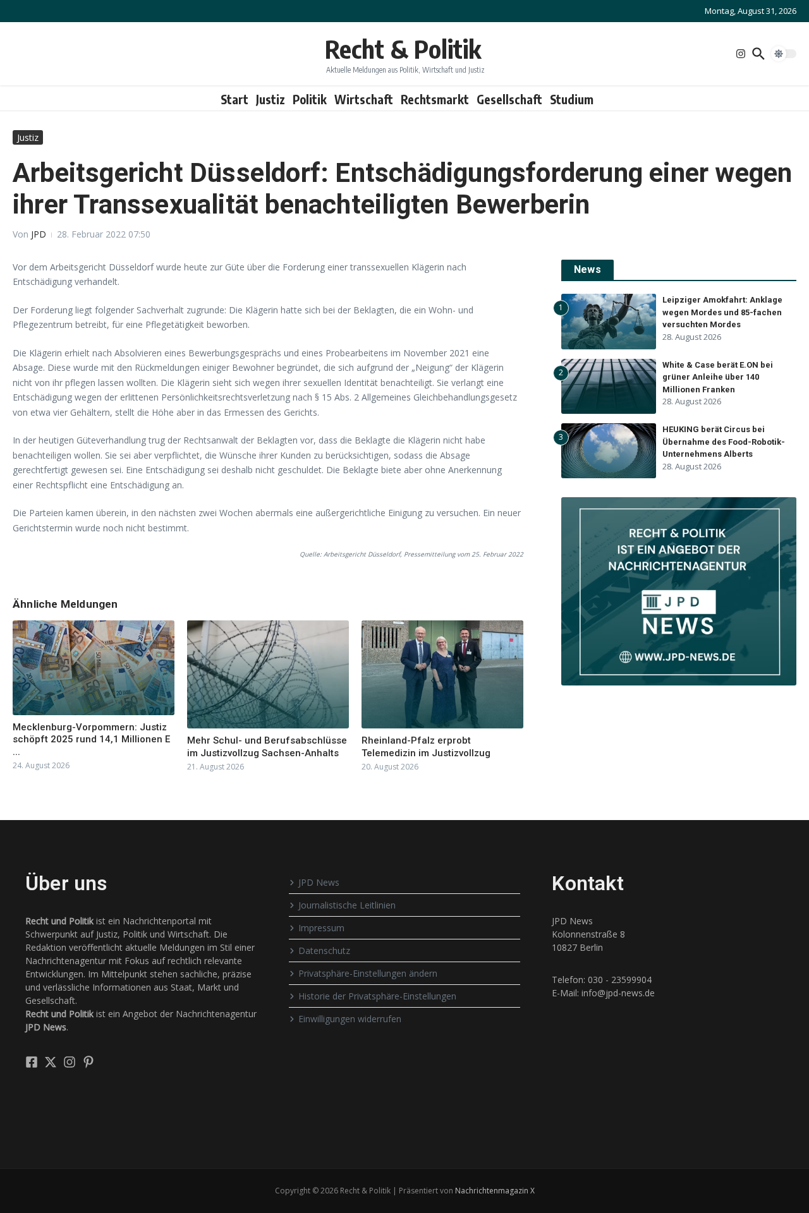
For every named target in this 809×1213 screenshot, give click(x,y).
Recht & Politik (403, 48)
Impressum (321, 928)
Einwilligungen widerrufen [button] (349, 1019)
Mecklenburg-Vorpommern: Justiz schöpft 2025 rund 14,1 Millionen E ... (91, 739)
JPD (38, 234)
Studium (571, 99)
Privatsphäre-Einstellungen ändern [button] (367, 973)
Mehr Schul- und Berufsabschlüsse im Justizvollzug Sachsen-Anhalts (267, 747)
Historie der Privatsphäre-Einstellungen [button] (377, 996)
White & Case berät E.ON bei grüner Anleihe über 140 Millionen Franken (717, 377)
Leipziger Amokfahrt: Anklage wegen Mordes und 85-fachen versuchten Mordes (722, 312)
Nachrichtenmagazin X (495, 1190)
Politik (310, 99)
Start (234, 99)
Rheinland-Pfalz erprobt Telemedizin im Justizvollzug (426, 747)
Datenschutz (324, 950)
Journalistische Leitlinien (347, 905)
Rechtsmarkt (435, 99)
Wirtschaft (363, 99)
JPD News (318, 882)
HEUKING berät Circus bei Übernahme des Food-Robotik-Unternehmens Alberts (723, 442)
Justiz (270, 99)
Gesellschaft (509, 99)
